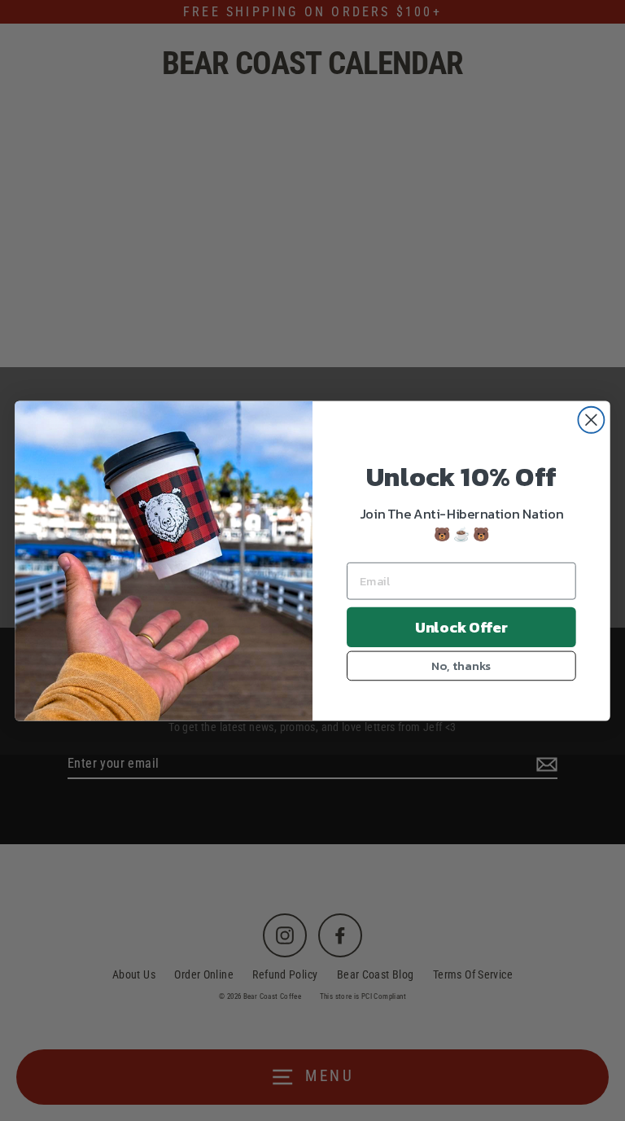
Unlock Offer (461, 626)
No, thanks (461, 665)
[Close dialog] (591, 419)
